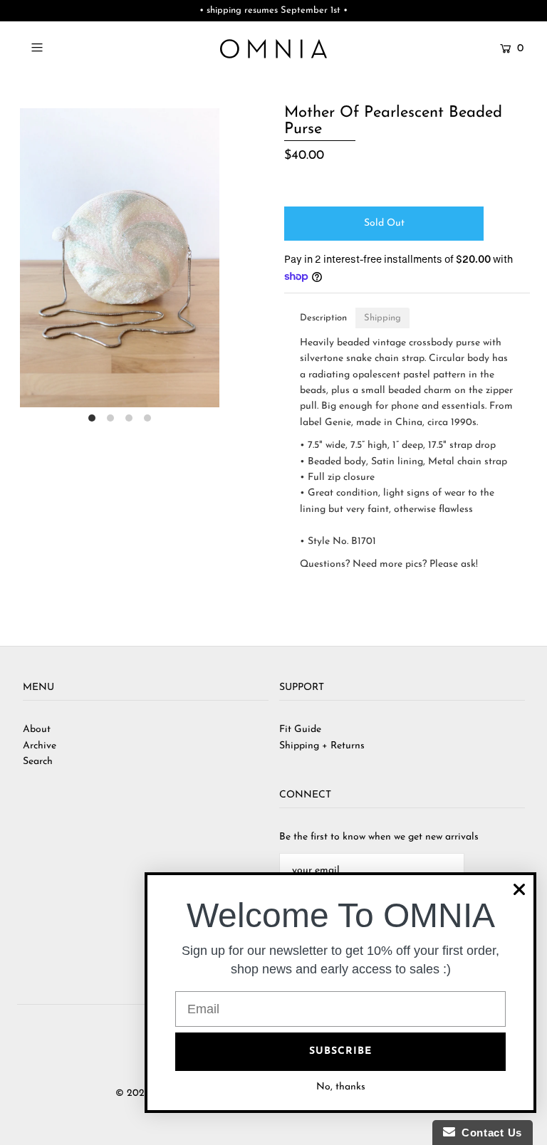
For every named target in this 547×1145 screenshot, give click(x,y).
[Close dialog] (519, 889)
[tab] (323, 318)
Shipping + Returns (322, 746)
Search (38, 761)
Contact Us (488, 1132)
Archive (39, 746)
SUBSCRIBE (340, 1051)
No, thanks (340, 1087)
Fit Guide (300, 729)
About (37, 729)
